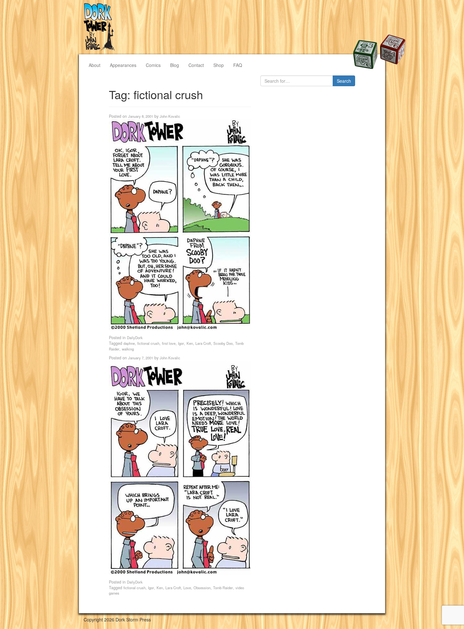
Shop (218, 65)
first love (168, 343)
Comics (153, 65)
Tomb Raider (223, 587)
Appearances (123, 65)
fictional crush (148, 343)
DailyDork (135, 337)
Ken (190, 343)
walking (128, 348)
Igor (181, 343)
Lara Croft (203, 343)
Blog (174, 65)
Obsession (202, 587)
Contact (196, 65)
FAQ (237, 65)
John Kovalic (170, 116)
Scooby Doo (223, 343)
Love (187, 587)
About (94, 65)
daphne (129, 343)
